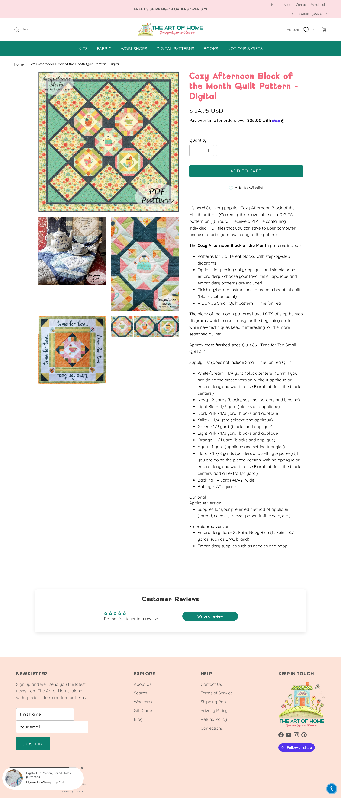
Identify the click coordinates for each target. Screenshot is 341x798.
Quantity (197, 140)
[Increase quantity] (221, 150)
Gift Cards (143, 710)
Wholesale (319, 5)
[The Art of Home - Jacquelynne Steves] (171, 30)
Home (275, 5)
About (288, 5)
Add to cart (246, 171)
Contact (302, 5)
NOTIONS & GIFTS (245, 48)
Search (140, 693)
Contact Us (211, 684)
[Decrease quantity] (194, 150)
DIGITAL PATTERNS (175, 48)
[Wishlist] (306, 29)
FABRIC (104, 48)
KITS (83, 48)
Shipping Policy (215, 701)
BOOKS (211, 48)
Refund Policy (214, 719)
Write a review (210, 616)
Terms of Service (217, 693)
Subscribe (33, 744)
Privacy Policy (214, 710)
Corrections (212, 728)
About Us (142, 684)
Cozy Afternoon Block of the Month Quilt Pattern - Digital (74, 64)
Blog (138, 719)
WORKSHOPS (134, 48)
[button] (331, 788)
